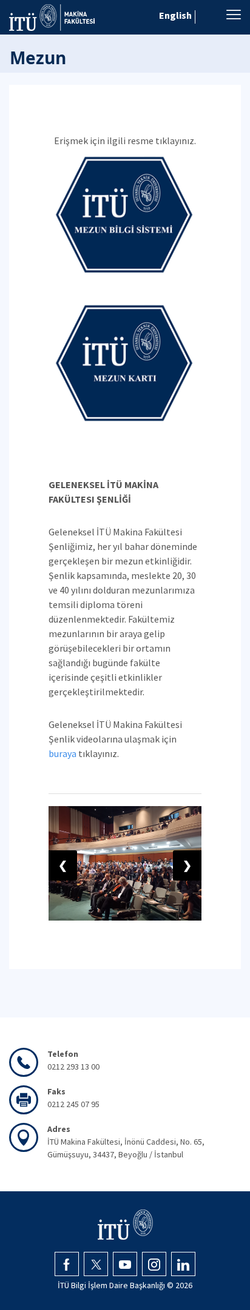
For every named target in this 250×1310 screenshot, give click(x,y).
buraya (62, 753)
